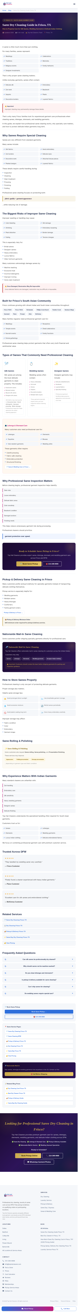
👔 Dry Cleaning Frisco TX (13, 925)
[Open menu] (74, 4)
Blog (9, 10)
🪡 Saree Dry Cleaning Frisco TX (15, 920)
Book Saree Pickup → (39, 1011)
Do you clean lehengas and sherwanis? (49, 973)
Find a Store (9, 1267)
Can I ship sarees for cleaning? (50, 986)
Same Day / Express (47, 1207)
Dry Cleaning (45, 1196)
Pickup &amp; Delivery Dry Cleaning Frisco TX (56, 1246)
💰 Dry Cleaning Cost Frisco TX (16, 1088)
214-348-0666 (10, 1261)
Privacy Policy (54, 1301)
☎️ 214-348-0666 (52, 564)
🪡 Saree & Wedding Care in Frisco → (18, 467)
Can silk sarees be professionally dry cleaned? (48, 959)
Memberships (9, 1284)
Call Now (67, 1308)
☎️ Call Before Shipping (39, 1074)
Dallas (4, 1228)
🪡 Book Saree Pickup (29, 564)
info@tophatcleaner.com (13, 1264)
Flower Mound (7, 1243)
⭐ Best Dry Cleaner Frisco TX (15, 1093)
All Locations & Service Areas (12, 1250)
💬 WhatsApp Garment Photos (39, 1162)
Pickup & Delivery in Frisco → (13, 612)
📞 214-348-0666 (52, 1156)
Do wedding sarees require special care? (49, 993)
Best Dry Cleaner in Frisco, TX (50, 1236)
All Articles (44, 1228)
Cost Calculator (10, 1274)
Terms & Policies (65, 1301)
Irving (4, 1239)
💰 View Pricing (9, 943)
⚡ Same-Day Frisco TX (13, 1051)
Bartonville (5, 1247)
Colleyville (5, 1236)
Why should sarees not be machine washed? (48, 966)
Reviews (7, 1277)
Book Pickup (28, 1308)
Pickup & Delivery (46, 1204)
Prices (7, 1271)
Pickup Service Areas (12, 1287)
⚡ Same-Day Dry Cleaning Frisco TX (17, 937)
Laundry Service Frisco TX (49, 1249)
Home (4, 10)
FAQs (6, 1281)
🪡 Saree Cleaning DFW (13, 1036)
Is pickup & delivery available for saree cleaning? (47, 980)
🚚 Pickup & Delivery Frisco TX (14, 931)
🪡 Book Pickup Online (28, 1156)
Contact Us (8, 1291)
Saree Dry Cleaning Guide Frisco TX (52, 1232)
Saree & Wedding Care (48, 1211)
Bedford (5, 1232)
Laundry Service (46, 1200)
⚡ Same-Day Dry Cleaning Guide (16, 1103)
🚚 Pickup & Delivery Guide (14, 1098)
